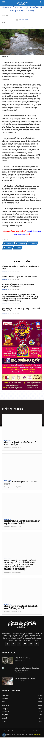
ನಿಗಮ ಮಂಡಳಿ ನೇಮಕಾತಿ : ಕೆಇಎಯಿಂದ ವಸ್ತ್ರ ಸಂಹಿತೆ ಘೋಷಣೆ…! (27, 669)
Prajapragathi (24, 19)
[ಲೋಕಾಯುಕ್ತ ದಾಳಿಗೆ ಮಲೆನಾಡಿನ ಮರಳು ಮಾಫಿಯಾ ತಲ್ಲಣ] (22, 426)
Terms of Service (17, 731)
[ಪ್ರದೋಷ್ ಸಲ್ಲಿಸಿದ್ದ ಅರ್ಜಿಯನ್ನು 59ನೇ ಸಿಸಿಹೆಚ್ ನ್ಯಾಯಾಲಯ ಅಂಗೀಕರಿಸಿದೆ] (22, 505)
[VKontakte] (31, 644)
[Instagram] (13, 644)
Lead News (17, 27)
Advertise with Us (35, 731)
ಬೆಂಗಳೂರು (23, 27)
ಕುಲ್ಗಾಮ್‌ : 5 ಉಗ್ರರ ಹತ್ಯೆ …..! (23, 658)
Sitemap (25, 731)
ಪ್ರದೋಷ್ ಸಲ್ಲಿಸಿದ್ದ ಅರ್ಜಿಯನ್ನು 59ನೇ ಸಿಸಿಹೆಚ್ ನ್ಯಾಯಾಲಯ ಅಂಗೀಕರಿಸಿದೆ (18, 285)
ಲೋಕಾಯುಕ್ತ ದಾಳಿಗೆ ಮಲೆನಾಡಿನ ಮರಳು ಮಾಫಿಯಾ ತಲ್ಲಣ (20, 267)
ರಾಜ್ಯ (27, 27)
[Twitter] (19, 644)
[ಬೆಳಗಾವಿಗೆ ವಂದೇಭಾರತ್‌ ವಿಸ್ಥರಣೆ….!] (7, 681)
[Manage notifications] (4, 735)
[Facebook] (7, 644)
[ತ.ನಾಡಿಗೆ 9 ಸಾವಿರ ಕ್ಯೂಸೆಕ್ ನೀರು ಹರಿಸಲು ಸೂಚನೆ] (22, 465)
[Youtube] (36, 644)
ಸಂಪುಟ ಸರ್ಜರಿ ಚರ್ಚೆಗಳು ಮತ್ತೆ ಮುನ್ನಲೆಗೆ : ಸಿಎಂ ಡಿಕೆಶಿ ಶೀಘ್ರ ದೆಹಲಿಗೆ (21, 309)
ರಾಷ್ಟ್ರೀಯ (31, 27)
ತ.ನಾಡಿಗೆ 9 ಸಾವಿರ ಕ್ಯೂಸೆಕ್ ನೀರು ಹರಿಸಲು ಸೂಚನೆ (19, 276)
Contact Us (7, 731)
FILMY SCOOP (37, 735)
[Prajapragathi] (17, 20)
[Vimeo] (25, 644)
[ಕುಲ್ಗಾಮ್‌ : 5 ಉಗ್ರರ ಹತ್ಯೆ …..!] (7, 660)
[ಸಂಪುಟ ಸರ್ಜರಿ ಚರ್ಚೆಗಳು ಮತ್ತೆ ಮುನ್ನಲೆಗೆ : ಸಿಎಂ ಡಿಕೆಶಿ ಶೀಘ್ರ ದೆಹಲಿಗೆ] (22, 590)
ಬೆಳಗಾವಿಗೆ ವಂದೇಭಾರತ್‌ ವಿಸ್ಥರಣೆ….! (25, 678)
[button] (3, 3)
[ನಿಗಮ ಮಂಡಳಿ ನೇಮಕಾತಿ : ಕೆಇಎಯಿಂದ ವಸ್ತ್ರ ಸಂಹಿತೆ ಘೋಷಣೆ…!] (7, 671)
